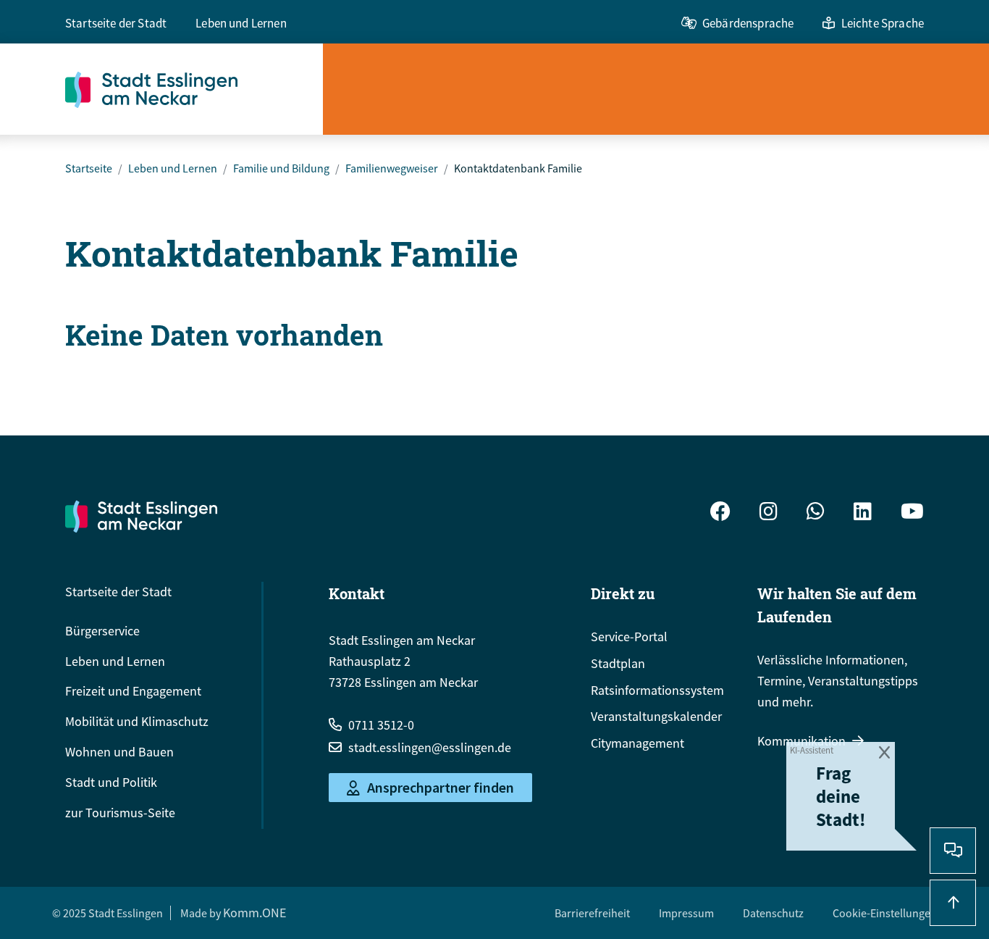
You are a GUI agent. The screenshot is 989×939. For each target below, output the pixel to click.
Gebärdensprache (748, 23)
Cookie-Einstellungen (885, 913)
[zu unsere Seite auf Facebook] (720, 513)
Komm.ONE (254, 912)
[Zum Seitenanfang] (953, 903)
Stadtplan (618, 663)
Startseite (88, 168)
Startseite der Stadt (116, 23)
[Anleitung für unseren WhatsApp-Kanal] (816, 513)
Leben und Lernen (241, 23)
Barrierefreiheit (592, 913)
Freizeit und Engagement (133, 691)
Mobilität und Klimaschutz (137, 721)
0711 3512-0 (381, 725)
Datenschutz (773, 913)
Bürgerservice (102, 630)
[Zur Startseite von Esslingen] (194, 89)
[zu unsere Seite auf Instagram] (768, 513)
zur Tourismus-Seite (120, 812)
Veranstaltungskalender (656, 716)
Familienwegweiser (391, 168)
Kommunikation (801, 741)
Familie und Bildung (281, 168)
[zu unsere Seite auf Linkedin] (863, 513)
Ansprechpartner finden (440, 788)
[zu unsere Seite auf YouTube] (912, 513)
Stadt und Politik (111, 782)
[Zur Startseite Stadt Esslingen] (141, 515)
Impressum (686, 913)
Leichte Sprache (882, 23)
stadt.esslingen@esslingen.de (429, 747)
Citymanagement (637, 743)
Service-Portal (629, 636)
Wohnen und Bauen (119, 751)
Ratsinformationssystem (657, 690)
